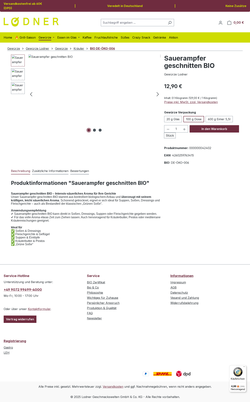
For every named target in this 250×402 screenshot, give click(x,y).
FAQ (90, 313)
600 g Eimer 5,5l (219, 119)
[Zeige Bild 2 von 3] (94, 130)
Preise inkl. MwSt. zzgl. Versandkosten (191, 102)
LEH (7, 352)
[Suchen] (169, 22)
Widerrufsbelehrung (184, 303)
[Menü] (244, 367)
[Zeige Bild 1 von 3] (88, 130)
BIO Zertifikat (96, 282)
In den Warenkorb (214, 129)
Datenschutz (179, 292)
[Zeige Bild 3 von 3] (100, 130)
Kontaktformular (39, 309)
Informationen (181, 276)
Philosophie (95, 292)
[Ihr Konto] (220, 22)
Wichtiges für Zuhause (102, 298)
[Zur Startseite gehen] (31, 22)
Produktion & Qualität (101, 308)
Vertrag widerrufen (20, 319)
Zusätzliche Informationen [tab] (50, 171)
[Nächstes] (158, 94)
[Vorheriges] (31, 94)
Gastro (8, 347)
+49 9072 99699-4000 (23, 289)
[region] (85, 94)
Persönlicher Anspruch (103, 303)
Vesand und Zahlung (184, 298)
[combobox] (133, 22)
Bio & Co (93, 287)
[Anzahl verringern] (168, 129)
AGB (173, 287)
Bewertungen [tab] (79, 171)
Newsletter (94, 318)
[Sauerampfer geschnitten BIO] (94, 94)
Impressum (178, 282)
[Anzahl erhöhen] (184, 129)
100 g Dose (194, 119)
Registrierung (15, 341)
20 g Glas (173, 119)
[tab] (20, 171)
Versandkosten (113, 386)
